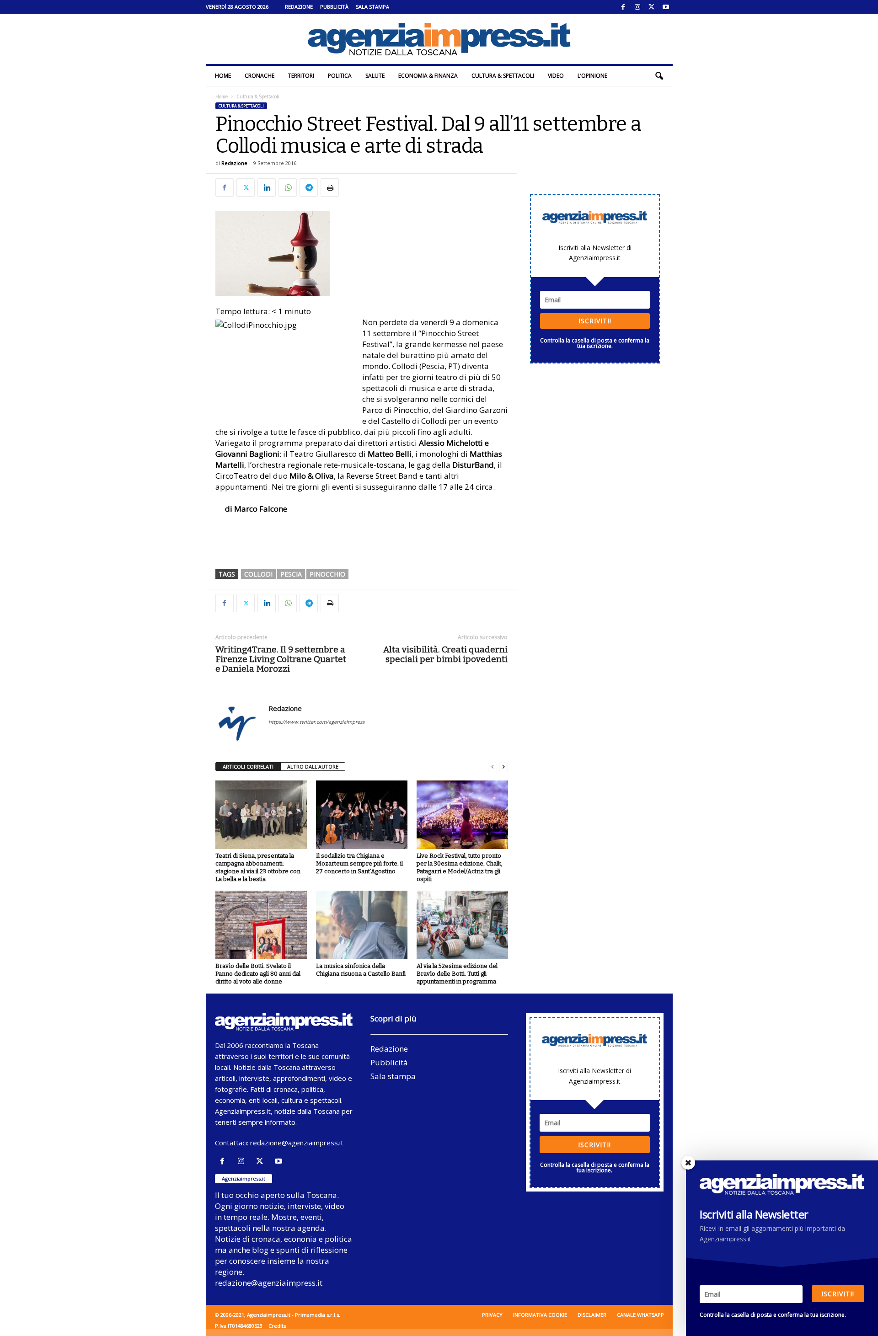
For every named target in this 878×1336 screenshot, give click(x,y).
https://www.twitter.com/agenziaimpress (316, 721)
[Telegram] (309, 187)
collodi (258, 574)
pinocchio (327, 574)
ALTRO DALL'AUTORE (312, 766)
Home (223, 76)
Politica (340, 76)
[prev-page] (492, 767)
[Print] (330, 187)
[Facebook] (623, 7)
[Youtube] (665, 7)
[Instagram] (637, 7)
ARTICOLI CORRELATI (248, 766)
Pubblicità (334, 6)
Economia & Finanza (428, 76)
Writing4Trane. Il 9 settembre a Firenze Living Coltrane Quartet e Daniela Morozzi (280, 659)
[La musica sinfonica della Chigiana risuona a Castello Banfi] (361, 925)
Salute (375, 76)
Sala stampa (372, 6)
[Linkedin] (266, 187)
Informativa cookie (540, 1314)
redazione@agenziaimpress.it (296, 1142)
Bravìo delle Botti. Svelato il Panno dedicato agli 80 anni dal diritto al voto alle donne (257, 973)
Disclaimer (592, 1314)
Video (556, 76)
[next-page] (503, 767)
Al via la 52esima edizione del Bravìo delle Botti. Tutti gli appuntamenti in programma (457, 973)
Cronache (259, 76)
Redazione (299, 6)
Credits (277, 1325)
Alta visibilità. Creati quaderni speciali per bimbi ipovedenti (445, 654)
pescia (291, 574)
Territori (301, 76)
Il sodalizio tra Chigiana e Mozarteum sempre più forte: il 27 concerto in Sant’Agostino (359, 863)
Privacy (492, 1314)
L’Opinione (592, 76)
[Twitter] (651, 7)
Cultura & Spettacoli (502, 76)
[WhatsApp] (287, 187)
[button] (659, 76)
